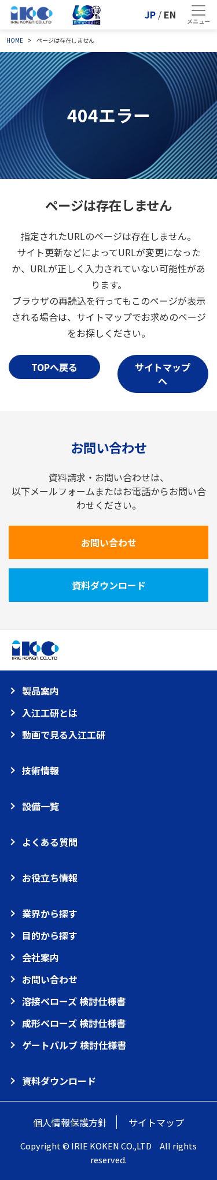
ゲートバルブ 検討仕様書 (74, 1045)
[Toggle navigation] (198, 14)
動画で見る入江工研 (63, 734)
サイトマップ (156, 1122)
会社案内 (40, 957)
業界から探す (50, 913)
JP (150, 14)
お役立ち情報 (50, 878)
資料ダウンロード (109, 585)
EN (170, 14)
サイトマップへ (162, 374)
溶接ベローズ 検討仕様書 (74, 1001)
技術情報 (40, 770)
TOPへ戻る (54, 367)
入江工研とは (50, 713)
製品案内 (40, 691)
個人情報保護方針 (70, 1122)
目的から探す (50, 935)
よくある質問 (50, 842)
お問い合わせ (109, 542)
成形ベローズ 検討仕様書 (74, 1023)
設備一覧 (40, 806)
